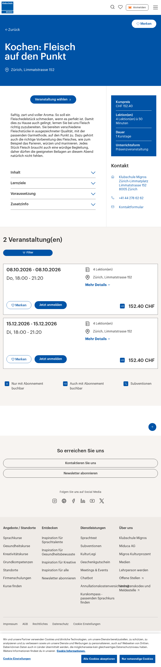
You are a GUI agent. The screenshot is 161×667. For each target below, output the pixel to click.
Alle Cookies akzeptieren (99, 659)
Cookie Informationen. (71, 651)
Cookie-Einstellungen (17, 658)
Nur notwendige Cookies (137, 659)
